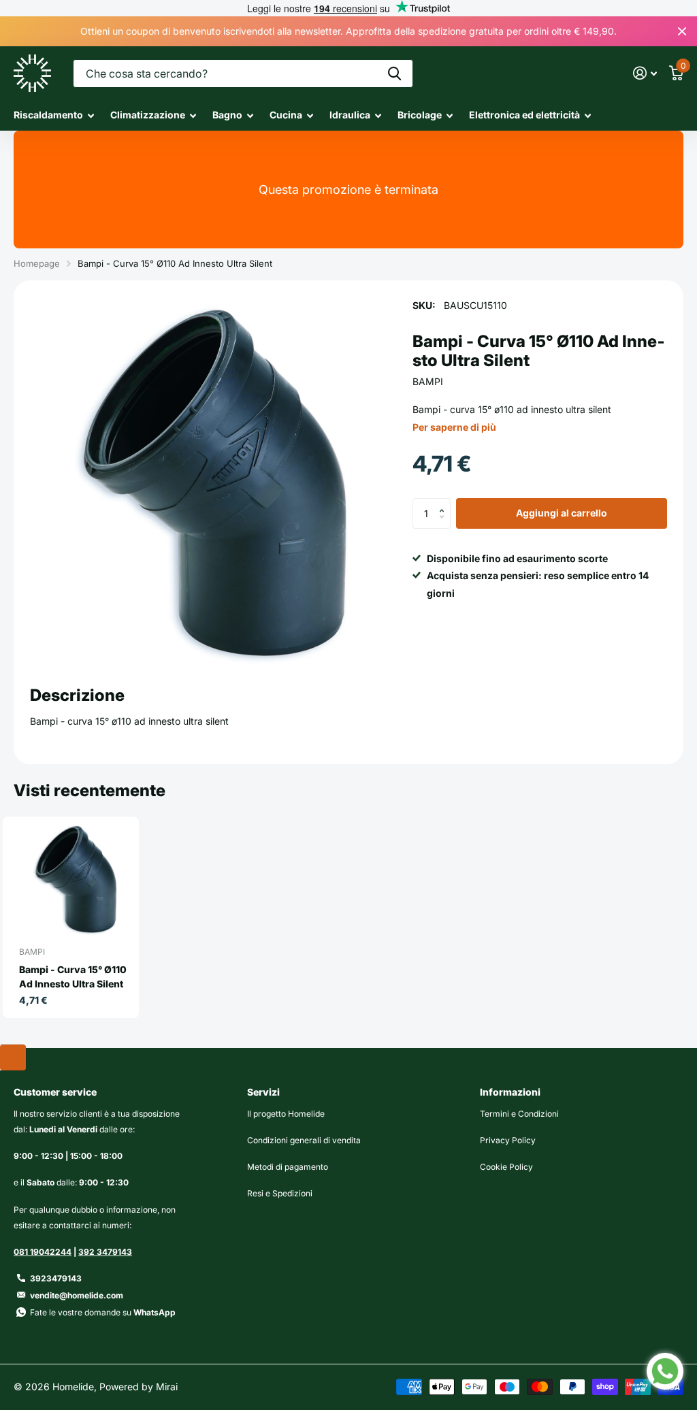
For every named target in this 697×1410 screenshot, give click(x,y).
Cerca (394, 73)
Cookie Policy (506, 1167)
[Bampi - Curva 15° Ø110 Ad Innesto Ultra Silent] (76, 879)
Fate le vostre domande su (103, 1312)
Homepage (37, 263)
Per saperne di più (454, 427)
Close (682, 31)
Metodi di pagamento (287, 1167)
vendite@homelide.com (76, 1295)
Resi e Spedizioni (279, 1193)
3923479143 (56, 1278)
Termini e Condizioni (519, 1114)
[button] (445, 502)
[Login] (645, 73)
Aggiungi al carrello (561, 513)
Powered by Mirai (138, 1386)
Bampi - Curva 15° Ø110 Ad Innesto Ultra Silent (73, 976)
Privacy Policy (508, 1140)
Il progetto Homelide (286, 1114)
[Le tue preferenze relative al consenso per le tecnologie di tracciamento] (13, 1057)
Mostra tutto (54, 116)
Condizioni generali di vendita (304, 1140)
